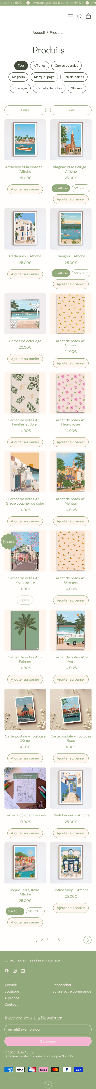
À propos (11, 998)
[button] (79, 16)
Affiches (40, 66)
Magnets (18, 77)
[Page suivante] (87, 940)
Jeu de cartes (74, 77)
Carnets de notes (49, 88)
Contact (11, 1004)
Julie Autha (25, 1052)
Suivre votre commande (71, 991)
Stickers (77, 88)
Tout (21, 66)
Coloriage (20, 88)
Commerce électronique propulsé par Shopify (39, 1056)
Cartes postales (66, 66)
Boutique (11, 991)
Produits (56, 32)
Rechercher (61, 985)
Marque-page (44, 77)
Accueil (39, 32)
